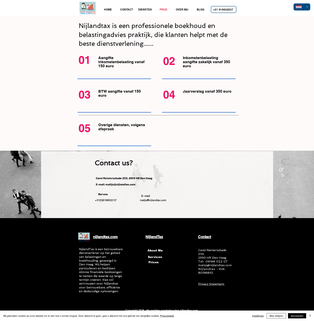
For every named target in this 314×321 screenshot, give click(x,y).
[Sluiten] (310, 315)
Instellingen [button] (258, 315)
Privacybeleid (167, 315)
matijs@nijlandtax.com (215, 265)
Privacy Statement (211, 284)
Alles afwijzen (276, 315)
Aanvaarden (297, 315)
